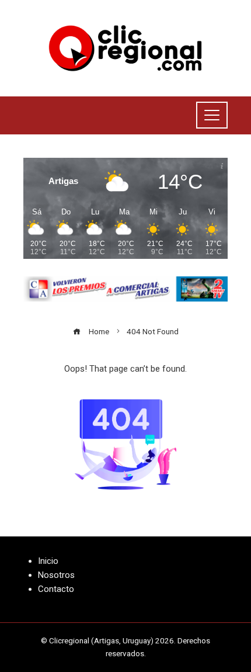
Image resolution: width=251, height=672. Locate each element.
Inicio (48, 561)
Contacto (56, 589)
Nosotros (56, 575)
